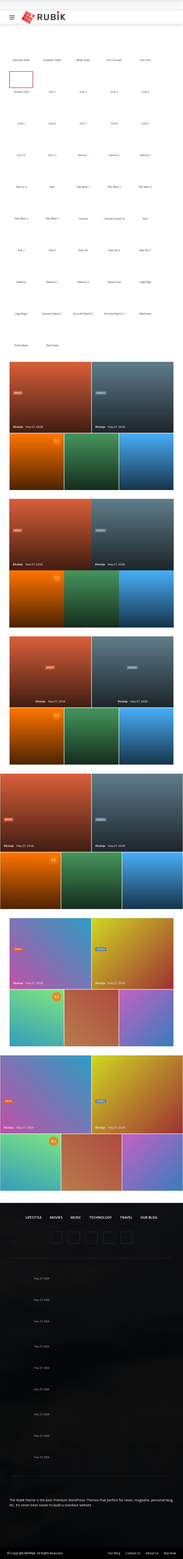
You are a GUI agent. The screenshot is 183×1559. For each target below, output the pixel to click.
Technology (100, 1217)
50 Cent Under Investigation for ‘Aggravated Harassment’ (86, 1408)
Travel (126, 1217)
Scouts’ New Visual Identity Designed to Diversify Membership (91, 1429)
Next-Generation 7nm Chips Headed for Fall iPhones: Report (89, 1272)
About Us (152, 1553)
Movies (56, 1217)
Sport (17, 392)
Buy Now (170, 1553)
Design (101, 392)
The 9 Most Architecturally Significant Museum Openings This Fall (94, 1451)
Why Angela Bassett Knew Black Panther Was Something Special (93, 1383)
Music (76, 1217)
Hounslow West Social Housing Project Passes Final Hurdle (65, 5)
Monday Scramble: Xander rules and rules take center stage (88, 1315)
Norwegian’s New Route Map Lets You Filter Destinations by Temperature (101, 1340)
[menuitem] (21, 48)
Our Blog (148, 1217)
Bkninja (18, 427)
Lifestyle (34, 1217)
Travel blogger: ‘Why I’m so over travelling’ (72, 1294)
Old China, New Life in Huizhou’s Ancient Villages (78, 1362)
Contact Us (133, 1553)
